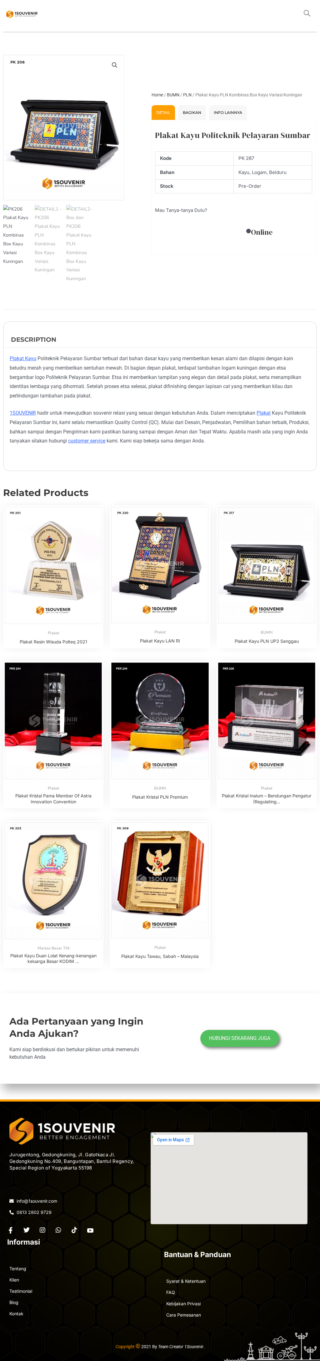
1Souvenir (193, 1346)
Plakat (264, 413)
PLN (187, 94)
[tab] (163, 112)
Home (157, 94)
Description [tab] (33, 339)
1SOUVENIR (23, 413)
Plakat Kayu (23, 358)
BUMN (173, 94)
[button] (309, 14)
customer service (86, 441)
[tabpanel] (233, 187)
